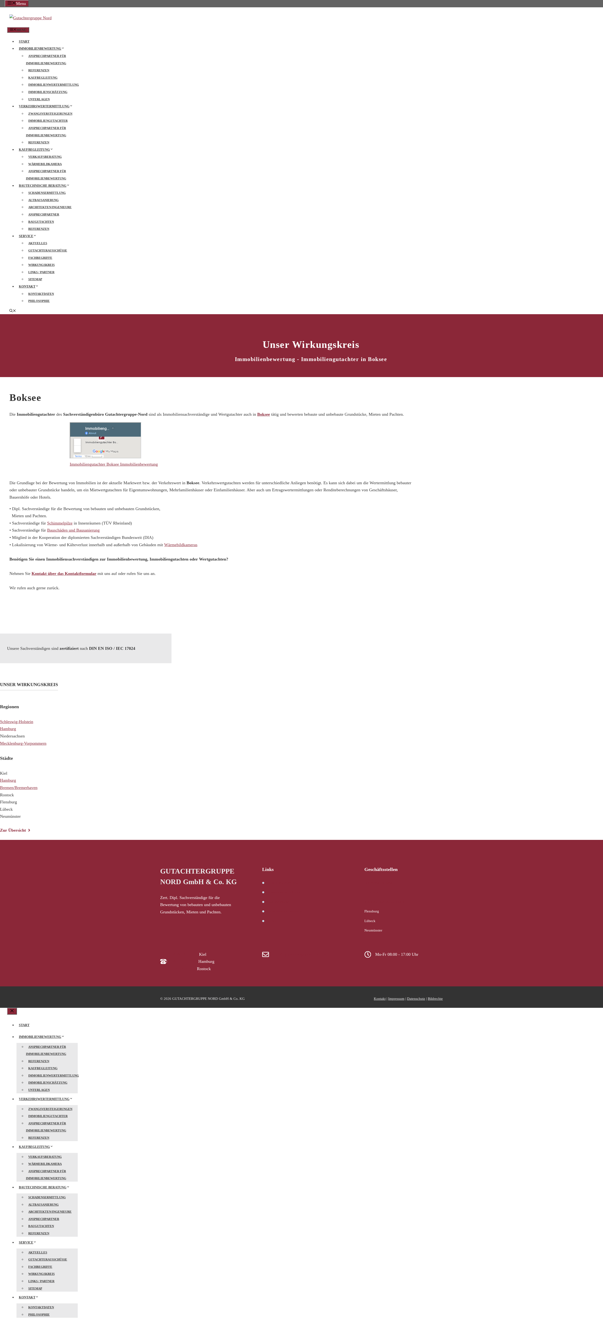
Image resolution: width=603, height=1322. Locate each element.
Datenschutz (416, 999)
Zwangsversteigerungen (50, 113)
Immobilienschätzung (47, 92)
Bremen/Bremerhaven (18, 787)
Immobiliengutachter (48, 120)
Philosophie (39, 301)
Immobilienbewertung (40, 48)
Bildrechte (435, 999)
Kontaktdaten (41, 294)
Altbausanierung (43, 200)
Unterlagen (39, 99)
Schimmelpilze (60, 523)
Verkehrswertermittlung (44, 106)
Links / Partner (41, 272)
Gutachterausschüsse (47, 250)
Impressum (396, 999)
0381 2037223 (183, 968)
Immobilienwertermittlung (53, 84)
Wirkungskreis (41, 265)
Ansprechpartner (43, 214)
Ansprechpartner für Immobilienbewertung (46, 59)
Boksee (263, 414)
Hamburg (8, 728)
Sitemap (35, 279)
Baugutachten (41, 222)
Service (26, 236)
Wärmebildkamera (45, 164)
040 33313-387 (184, 961)
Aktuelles (37, 243)
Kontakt (27, 286)
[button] (12, 311)
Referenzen (38, 70)
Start (24, 41)
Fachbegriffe (40, 258)
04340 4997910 (184, 954)
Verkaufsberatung (45, 157)
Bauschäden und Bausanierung (73, 530)
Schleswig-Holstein (16, 721)
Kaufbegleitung (42, 77)
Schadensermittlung (47, 193)
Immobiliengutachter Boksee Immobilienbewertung (114, 464)
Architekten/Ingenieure (50, 207)
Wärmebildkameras (180, 544)
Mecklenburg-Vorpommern (23, 743)
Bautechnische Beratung (42, 185)
